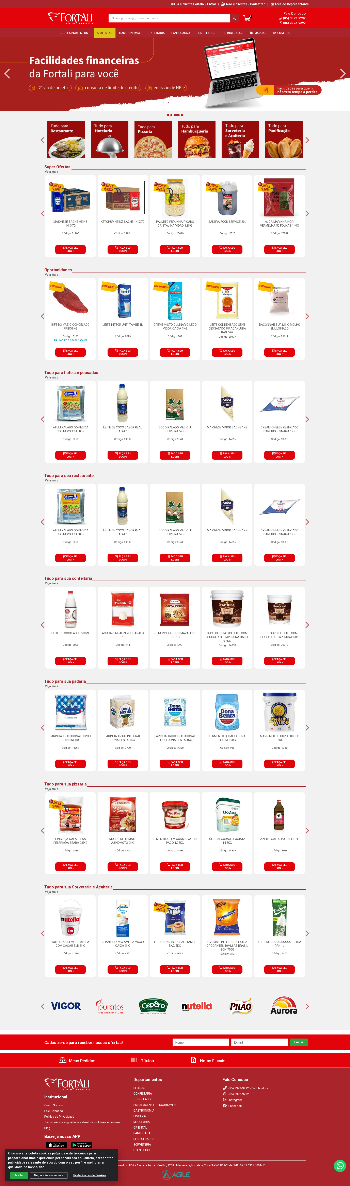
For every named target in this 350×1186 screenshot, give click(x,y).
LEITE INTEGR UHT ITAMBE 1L (123, 324)
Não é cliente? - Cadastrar (245, 4)
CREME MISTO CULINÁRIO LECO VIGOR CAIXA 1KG (175, 326)
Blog (47, 1128)
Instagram (235, 1100)
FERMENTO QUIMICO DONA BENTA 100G (227, 738)
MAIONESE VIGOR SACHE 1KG (227, 427)
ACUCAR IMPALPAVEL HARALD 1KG (123, 635)
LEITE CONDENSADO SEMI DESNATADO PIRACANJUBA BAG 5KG (227, 328)
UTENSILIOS (141, 1150)
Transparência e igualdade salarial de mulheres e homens (82, 1122)
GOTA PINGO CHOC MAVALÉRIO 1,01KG (175, 635)
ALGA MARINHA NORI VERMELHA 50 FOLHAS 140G (279, 223)
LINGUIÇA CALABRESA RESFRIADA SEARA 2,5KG (70, 841)
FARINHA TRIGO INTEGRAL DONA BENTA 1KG (123, 738)
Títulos (147, 1060)
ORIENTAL (140, 1127)
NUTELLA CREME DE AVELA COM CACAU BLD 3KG (70, 944)
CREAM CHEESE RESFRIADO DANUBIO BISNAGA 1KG (279, 429)
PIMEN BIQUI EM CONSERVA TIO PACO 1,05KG (175, 841)
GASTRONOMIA (143, 1110)
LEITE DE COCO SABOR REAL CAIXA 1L (122, 429)
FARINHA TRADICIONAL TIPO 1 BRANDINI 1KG (70, 738)
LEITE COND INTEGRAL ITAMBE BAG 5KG (175, 944)
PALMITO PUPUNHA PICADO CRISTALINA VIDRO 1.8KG (175, 223)
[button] (168, 115)
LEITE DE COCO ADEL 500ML (70, 633)
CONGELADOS (143, 1099)
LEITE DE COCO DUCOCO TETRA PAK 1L (279, 944)
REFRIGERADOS (143, 1139)
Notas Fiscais (212, 1060)
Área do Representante (292, 4)
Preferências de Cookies (89, 1175)
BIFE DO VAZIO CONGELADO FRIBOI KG (70, 326)
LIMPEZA (139, 1116)
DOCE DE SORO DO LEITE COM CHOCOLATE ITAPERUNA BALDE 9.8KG (227, 637)
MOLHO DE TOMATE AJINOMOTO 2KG (122, 841)
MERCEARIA (141, 1122)
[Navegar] (7, 74)
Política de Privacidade (59, 1116)
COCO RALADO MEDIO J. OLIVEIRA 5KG (175, 429)
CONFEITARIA (142, 1093)
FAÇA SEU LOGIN (72, 249)
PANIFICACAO (143, 1133)
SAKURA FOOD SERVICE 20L (227, 222)
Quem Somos (53, 1105)
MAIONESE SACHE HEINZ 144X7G (70, 223)
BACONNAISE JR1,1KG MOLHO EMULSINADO (279, 326)
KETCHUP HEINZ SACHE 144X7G (123, 222)
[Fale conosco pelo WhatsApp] (340, 1166)
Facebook (235, 1106)
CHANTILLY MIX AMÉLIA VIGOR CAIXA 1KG (123, 944)
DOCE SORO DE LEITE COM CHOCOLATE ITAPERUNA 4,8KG (280, 635)
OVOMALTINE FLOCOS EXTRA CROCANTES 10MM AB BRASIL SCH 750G (227, 945)
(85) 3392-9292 (294, 23)
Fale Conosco (53, 1111)
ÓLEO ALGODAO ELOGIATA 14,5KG (227, 841)
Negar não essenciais (48, 1175)
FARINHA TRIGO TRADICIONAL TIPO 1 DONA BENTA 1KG (175, 738)
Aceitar (19, 1175)
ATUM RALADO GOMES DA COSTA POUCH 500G (70, 429)
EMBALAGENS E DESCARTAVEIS (154, 1105)
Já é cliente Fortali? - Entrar (195, 4)
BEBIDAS (139, 1088)
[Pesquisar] (234, 18)
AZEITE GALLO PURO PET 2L (279, 839)
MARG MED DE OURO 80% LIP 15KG (279, 738)
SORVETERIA (142, 1144)
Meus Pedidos (81, 1060)
